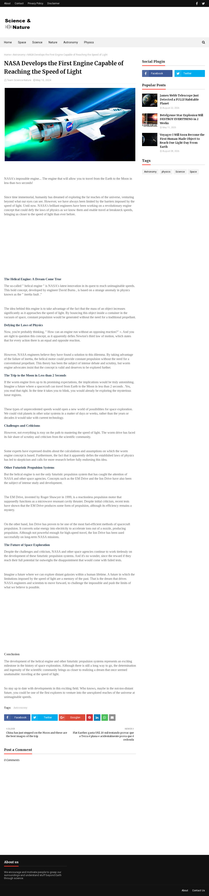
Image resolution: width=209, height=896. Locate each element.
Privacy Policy (35, 3)
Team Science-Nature (19, 80)
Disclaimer (53, 3)
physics (166, 171)
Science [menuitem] (37, 42)
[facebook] (197, 3)
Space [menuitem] (22, 42)
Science (180, 171)
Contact (19, 3)
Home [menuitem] (8, 42)
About (7, 3)
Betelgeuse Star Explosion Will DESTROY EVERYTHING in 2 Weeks (181, 119)
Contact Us (198, 890)
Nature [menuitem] (53, 42)
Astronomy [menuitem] (70, 42)
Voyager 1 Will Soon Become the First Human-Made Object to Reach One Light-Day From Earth (182, 141)
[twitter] (203, 3)
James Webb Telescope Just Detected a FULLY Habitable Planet (179, 99)
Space (193, 171)
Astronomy (19, 54)
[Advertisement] (70, 247)
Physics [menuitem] (89, 42)
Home (7, 54)
